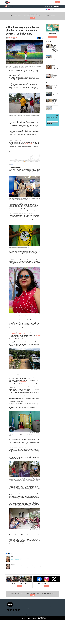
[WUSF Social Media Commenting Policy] (46, 579)
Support (35, 9)
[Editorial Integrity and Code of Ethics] (19, 579)
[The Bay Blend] (52, 28)
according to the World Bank (29, 143)
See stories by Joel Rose (15, 569)
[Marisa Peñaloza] (8, 559)
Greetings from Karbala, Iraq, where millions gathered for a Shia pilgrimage (55, 101)
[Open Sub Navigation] (7, 9)
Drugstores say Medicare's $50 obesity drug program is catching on (55, 87)
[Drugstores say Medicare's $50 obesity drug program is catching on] (49, 87)
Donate (57, 2)
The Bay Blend (52, 33)
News (6, 9)
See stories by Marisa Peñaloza (16, 559)
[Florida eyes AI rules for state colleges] (49, 76)
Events (26, 9)
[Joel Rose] (8, 566)
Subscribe (32, 17)
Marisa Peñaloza (11, 37)
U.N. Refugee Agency (22, 381)
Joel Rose (15, 37)
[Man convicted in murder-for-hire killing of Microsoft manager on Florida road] (49, 67)
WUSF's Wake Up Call (32, 14)
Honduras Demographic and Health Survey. (19, 333)
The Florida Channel (38, 602)
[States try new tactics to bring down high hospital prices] (49, 108)
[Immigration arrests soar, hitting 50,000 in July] (49, 94)
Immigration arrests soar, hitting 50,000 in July (55, 93)
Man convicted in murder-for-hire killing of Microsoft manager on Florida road (55, 68)
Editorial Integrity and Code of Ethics (19, 583)
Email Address (49, 120)
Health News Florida (54, 44)
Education (53, 74)
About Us (25, 602)
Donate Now (32, 595)
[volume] (9, 6)
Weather (10, 9)
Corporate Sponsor (50, 602)
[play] (6, 6)
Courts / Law (53, 65)
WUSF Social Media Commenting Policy (47, 583)
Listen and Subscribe (52, 37)
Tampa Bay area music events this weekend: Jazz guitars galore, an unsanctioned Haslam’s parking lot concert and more (55, 59)
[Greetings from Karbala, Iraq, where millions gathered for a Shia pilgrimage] (49, 101)
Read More (19, 586)
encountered (33, 374)
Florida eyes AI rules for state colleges (54, 76)
